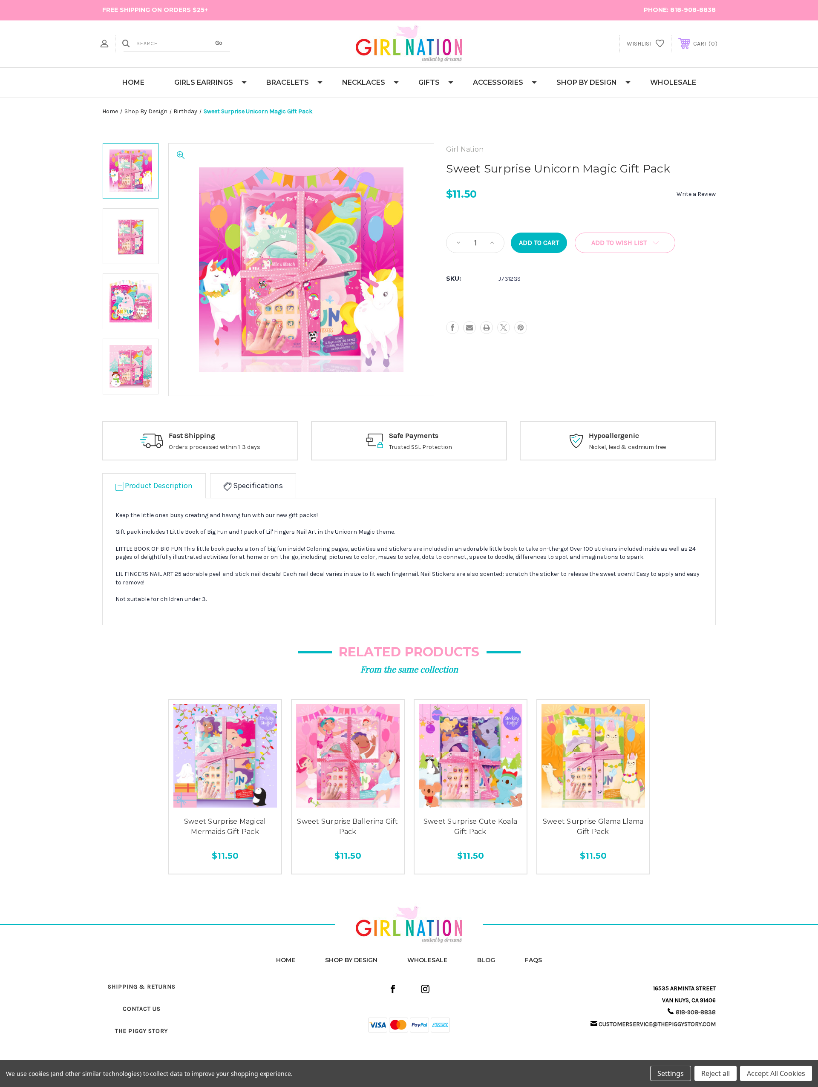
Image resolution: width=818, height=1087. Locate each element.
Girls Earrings (203, 82)
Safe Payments (413, 435)
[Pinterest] (520, 327)
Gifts (429, 82)
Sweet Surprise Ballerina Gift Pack (347, 826)
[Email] (469, 327)
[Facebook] (452, 327)
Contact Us (142, 1008)
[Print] (486, 327)
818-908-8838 (693, 10)
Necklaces (363, 82)
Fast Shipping (192, 435)
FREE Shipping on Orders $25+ (155, 10)
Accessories (498, 82)
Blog (486, 960)
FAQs (533, 960)
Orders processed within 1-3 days (214, 447)
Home (133, 82)
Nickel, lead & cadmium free (627, 447)
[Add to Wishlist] (225, 802)
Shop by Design (586, 82)
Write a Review (696, 194)
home (285, 960)
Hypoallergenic (614, 435)
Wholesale (673, 82)
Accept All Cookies (776, 1073)
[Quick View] (206, 802)
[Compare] (243, 802)
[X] (503, 327)
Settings (670, 1073)
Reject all (715, 1073)
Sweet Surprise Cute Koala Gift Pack (470, 826)
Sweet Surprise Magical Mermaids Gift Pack (225, 826)
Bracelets (287, 82)
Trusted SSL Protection (420, 447)
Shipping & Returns (142, 986)
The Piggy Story (141, 1031)
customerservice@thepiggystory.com (657, 1024)
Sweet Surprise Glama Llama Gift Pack (593, 826)
